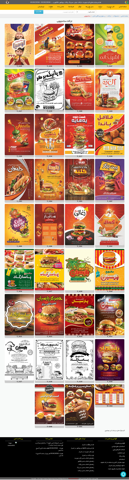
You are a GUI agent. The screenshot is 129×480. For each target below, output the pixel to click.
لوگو (79, 6)
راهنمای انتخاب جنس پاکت (86, 464)
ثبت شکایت (121, 452)
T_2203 (19, 201)
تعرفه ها (71, 6)
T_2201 (79, 246)
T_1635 (109, 336)
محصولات (116, 15)
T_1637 (49, 291)
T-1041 (79, 426)
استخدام (122, 459)
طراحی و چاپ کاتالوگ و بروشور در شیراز (82, 448)
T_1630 (109, 381)
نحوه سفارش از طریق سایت (116, 468)
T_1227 (19, 381)
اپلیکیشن (41, 6)
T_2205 (79, 201)
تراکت (100, 7)
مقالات (51, 7)
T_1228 (49, 381)
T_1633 (49, 336)
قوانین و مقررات (120, 443)
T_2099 (19, 246)
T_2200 (49, 246)
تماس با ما (60, 6)
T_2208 (19, 156)
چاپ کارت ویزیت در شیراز (86, 451)
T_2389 (79, 111)
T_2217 (79, 156)
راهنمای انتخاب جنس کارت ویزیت (84, 458)
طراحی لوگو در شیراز (88, 444)
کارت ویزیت (110, 7)
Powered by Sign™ (73, 478)
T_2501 (79, 66)
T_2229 (49, 111)
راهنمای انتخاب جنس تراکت (86, 470)
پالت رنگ (122, 456)
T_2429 (19, 66)
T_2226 (109, 156)
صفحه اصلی (123, 6)
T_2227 (19, 111)
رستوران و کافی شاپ (98, 15)
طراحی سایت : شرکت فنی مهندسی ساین (88, 478)
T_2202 (109, 246)
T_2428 (109, 111)
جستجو (38, 11)
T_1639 (109, 291)
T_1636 (19, 291)
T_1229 (79, 381)
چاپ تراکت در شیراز (88, 455)
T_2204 (49, 201)
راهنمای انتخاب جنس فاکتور (86, 461)
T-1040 (49, 426)
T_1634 (79, 336)
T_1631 (19, 336)
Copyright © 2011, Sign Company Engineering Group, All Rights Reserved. (49, 478)
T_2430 (49, 66)
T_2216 (49, 156)
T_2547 (109, 66)
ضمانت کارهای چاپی (119, 449)
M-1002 (110, 406)
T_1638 (79, 291)
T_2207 (109, 201)
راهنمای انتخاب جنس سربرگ (85, 467)
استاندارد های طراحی (118, 446)
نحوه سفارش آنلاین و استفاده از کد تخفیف (112, 462)
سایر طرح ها (90, 7)
